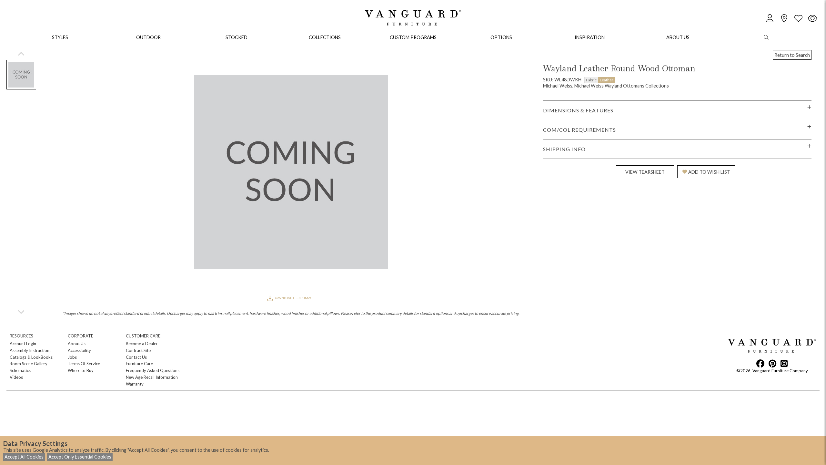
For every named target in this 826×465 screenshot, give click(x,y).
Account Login (23, 343)
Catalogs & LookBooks (31, 357)
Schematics (20, 370)
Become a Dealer (142, 343)
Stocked (236, 37)
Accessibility (79, 350)
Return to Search (792, 55)
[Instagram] (784, 363)
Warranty (135, 384)
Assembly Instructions (30, 350)
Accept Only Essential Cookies (79, 457)
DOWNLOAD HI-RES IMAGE (293, 298)
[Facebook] (760, 363)
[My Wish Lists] (798, 18)
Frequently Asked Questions (152, 370)
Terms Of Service (84, 363)
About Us (77, 343)
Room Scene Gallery (28, 363)
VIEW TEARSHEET (645, 172)
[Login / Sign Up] (770, 18)
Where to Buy (81, 370)
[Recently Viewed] (812, 18)
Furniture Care (139, 363)
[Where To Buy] (784, 18)
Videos (16, 377)
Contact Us (136, 357)
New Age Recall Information (152, 377)
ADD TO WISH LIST (709, 172)
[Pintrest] (772, 363)
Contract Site (138, 350)
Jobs (72, 357)
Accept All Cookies (24, 457)
